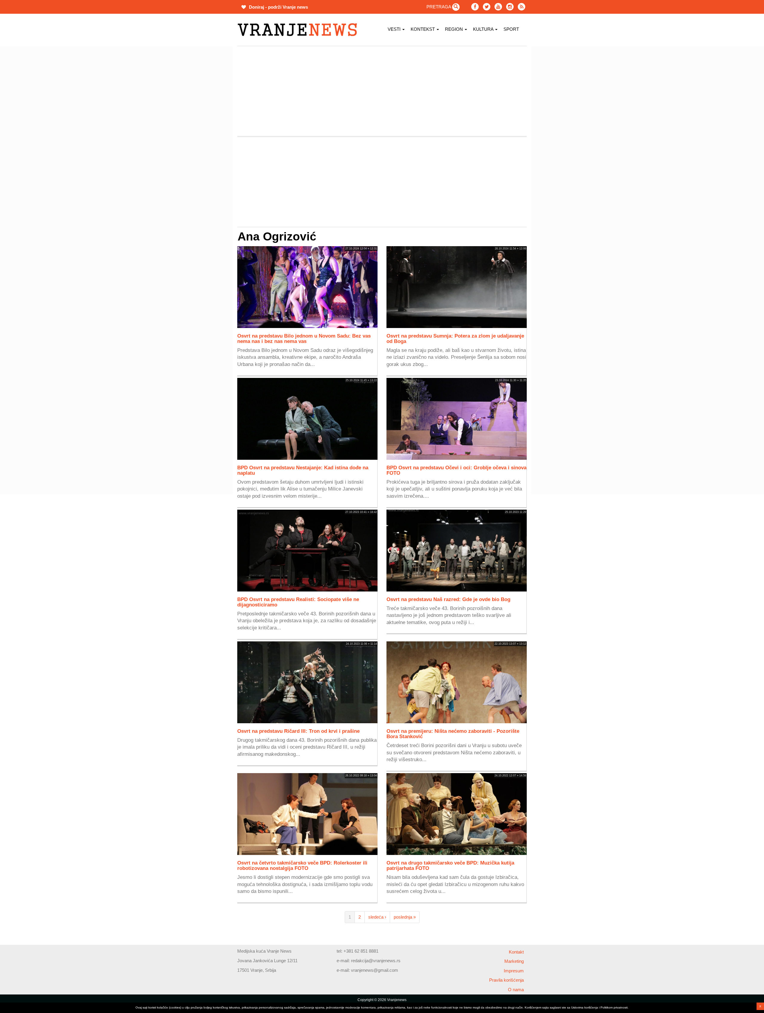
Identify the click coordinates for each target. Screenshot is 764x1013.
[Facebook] (475, 6)
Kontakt (516, 951)
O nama (516, 989)
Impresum (514, 970)
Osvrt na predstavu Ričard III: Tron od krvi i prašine (298, 731)
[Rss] (521, 6)
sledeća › (377, 916)
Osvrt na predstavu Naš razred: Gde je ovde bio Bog (448, 599)
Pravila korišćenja (506, 980)
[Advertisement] (209, 136)
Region (454, 29)
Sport (511, 29)
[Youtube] (498, 6)
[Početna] (299, 29)
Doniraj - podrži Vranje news (278, 7)
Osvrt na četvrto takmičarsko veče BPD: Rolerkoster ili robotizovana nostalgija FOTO (302, 865)
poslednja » (405, 916)
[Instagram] (510, 6)
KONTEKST (423, 29)
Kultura (484, 29)
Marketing (514, 961)
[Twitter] (486, 6)
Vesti (395, 29)
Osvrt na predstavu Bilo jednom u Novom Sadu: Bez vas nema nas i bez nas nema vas (304, 338)
